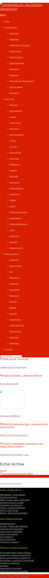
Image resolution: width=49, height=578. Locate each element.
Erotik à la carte (15, 51)
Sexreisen (4, 565)
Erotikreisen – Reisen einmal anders (15, 555)
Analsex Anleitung (7, 523)
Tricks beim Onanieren (9, 542)
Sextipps (13, 200)
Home (7, 21)
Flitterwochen (15, 278)
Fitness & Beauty (16, 266)
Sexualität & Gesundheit (19, 212)
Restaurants (14, 75)
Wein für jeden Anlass (9, 510)
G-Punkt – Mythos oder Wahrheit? (14, 526)
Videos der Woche (16, 248)
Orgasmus (13, 170)
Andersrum (14, 105)
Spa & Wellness (15, 331)
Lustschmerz (14, 158)
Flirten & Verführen (17, 135)
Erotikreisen (14, 260)
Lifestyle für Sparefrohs (10, 563)
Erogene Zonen (15, 123)
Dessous (13, 117)
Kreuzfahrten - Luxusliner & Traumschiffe (17, 560)
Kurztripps (13, 301)
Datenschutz (24, 577)
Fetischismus (14, 129)
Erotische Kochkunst (8, 497)
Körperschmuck (15, 152)
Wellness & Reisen (12, 254)
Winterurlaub (14, 343)
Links (17, 577)
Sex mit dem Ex (6, 536)
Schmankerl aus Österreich (11, 505)
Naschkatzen (14, 69)
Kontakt (11, 577)
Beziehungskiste (16, 111)
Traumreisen (14, 337)
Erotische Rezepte (16, 57)
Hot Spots (13, 146)
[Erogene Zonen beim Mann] (24, 473)
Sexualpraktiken (15, 218)
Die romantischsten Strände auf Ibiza (15, 552)
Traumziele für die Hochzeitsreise (14, 571)
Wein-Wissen (14, 93)
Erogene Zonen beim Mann (11, 483)
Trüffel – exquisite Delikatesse (12, 507)
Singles (12, 230)
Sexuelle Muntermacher (18, 224)
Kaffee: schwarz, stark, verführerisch (15, 500)
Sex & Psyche (15, 194)
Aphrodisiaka (14, 39)
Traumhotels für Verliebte (10, 568)
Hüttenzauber (15, 290)
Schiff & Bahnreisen (17, 325)
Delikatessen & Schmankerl (20, 45)
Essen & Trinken (11, 27)
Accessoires (14, 33)
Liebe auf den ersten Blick (11, 531)
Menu (3, 14)
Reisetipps (13, 313)
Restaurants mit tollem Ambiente (22, 81)
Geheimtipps (14, 284)
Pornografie (14, 176)
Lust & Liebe (9, 99)
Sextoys (12, 206)
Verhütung (13, 242)
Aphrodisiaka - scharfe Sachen (12, 494)
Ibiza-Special (14, 295)
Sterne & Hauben (16, 87)
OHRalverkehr (15, 164)
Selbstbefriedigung (16, 188)
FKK (11, 272)
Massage (13, 307)
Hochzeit (13, 140)
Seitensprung (14, 182)
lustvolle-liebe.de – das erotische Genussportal (15, 575)
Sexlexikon (9, 349)
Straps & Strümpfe (8, 539)
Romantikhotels (15, 319)
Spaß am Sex (14, 236)
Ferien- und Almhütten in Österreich (15, 558)
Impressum (3, 577)
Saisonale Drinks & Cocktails (12, 502)
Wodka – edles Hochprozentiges (13, 513)
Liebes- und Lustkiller (9, 534)
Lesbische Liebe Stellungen (11, 529)
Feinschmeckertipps (17, 63)
